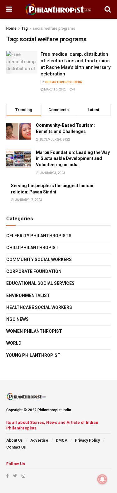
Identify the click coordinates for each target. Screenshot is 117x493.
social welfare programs (54, 28)
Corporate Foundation (33, 271)
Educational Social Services (40, 283)
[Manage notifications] (102, 479)
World (14, 343)
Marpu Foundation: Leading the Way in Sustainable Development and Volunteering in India (73, 158)
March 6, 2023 (54, 89)
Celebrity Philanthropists (38, 235)
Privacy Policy (87, 440)
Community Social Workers (39, 259)
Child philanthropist (32, 247)
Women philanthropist (34, 331)
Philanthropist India (63, 82)
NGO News (17, 319)
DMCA (61, 440)
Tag (25, 28)
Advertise (39, 440)
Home (11, 28)
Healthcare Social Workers (39, 307)
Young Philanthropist (33, 355)
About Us (14, 440)
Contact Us (16, 447)
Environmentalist (28, 295)
